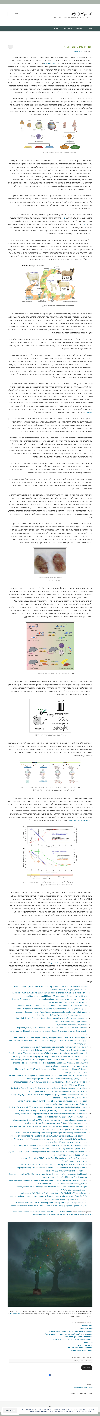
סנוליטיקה (54, 962)
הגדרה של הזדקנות (85, 1345)
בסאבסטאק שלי (15, 1314)
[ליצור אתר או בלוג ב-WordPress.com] (50, 1407)
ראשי (90, 28)
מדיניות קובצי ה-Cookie (37, 1412)
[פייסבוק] (50, 1375)
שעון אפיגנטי (64, 1214)
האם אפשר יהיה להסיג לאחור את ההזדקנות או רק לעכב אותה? (68, 1334)
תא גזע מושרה (54, 1214)
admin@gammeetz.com (83, 1388)
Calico (62, 1212)
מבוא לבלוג (68, 28)
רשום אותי (86, 1368)
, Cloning (71, 1024)
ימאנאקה (26, 1212)
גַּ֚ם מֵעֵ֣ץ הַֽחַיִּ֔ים (81, 13)
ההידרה (89, 412)
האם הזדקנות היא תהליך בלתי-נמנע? (78, 1337)
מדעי (80, 1212)
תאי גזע (45, 1214)
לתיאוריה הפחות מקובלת (78, 820)
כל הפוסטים (80, 28)
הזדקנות (43, 1212)
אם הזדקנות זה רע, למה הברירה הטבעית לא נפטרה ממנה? (70, 1331)
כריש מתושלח (87, 1326)
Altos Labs (55, 1212)
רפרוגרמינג (78, 1214)
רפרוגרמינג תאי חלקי (78, 46)
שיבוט (71, 1214)
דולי (48, 1212)
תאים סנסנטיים (50, 63)
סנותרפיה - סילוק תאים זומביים (80, 1348)
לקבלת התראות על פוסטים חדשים (81, 1357)
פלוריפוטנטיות (87, 1214)
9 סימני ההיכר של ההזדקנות (81, 1350)
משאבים (57, 28)
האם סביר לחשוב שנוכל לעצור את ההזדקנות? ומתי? (72, 1339)
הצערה (37, 1212)
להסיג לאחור (17, 1212)
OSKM (68, 1212)
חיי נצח (32, 1212)
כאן (64, 218)
